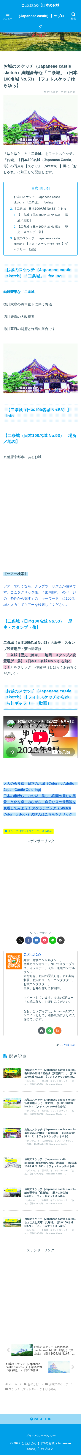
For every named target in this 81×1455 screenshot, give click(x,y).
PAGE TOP (42, 1419)
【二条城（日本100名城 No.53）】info (40, 208)
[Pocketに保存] (44, 940)
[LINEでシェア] (52, 940)
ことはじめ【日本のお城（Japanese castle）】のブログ (40, 15)
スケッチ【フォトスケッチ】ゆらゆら (30, 831)
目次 (34, 188)
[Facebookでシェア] (28, 940)
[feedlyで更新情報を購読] (49, 1030)
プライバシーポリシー (40, 1435)
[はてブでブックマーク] (36, 940)
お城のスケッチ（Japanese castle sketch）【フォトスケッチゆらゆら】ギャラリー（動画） (41, 243)
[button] (61, 940)
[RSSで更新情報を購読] (58, 1030)
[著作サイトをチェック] (41, 1030)
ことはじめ (32, 954)
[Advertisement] (40, 1293)
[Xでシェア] (20, 940)
